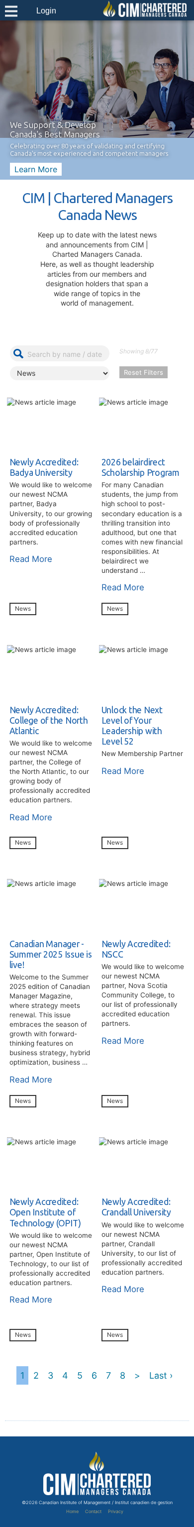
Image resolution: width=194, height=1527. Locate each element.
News (23, 608)
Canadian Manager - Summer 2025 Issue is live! (50, 954)
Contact (93, 1511)
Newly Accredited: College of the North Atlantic (48, 720)
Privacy (115, 1511)
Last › (161, 1375)
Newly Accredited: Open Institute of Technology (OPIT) (45, 1212)
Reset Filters (143, 372)
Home (72, 1511)
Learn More (35, 169)
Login (46, 10)
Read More (30, 559)
